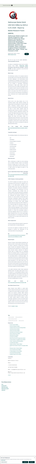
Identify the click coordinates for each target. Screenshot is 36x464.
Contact (9, 375)
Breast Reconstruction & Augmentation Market (17, 338)
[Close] (34, 458)
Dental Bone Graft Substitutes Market (16, 332)
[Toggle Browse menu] (32, 5)
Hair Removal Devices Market (15, 329)
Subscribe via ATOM (5, 388)
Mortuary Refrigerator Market (15, 326)
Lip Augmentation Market (14, 342)
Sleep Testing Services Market (15, 333)
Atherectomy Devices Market (15, 330)
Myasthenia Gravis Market (14, 335)
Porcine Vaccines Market (14, 324)
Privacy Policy (3, 460)
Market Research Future (12, 54)
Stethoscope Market (11, 317)
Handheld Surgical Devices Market (15, 354)
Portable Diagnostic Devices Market (16, 351)
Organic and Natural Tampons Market (16, 344)
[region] (18, 460)
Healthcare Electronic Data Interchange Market (18, 327)
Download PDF (4, 385)
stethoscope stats (21, 320)
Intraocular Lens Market (14, 336)
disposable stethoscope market (12, 320)
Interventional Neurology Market (15, 352)
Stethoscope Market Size (19, 317)
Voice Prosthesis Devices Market (15, 349)
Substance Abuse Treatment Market (16, 348)
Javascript (3, 390)
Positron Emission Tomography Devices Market (18, 339)
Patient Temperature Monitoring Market (16, 341)
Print (2, 384)
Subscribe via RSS (5, 387)
